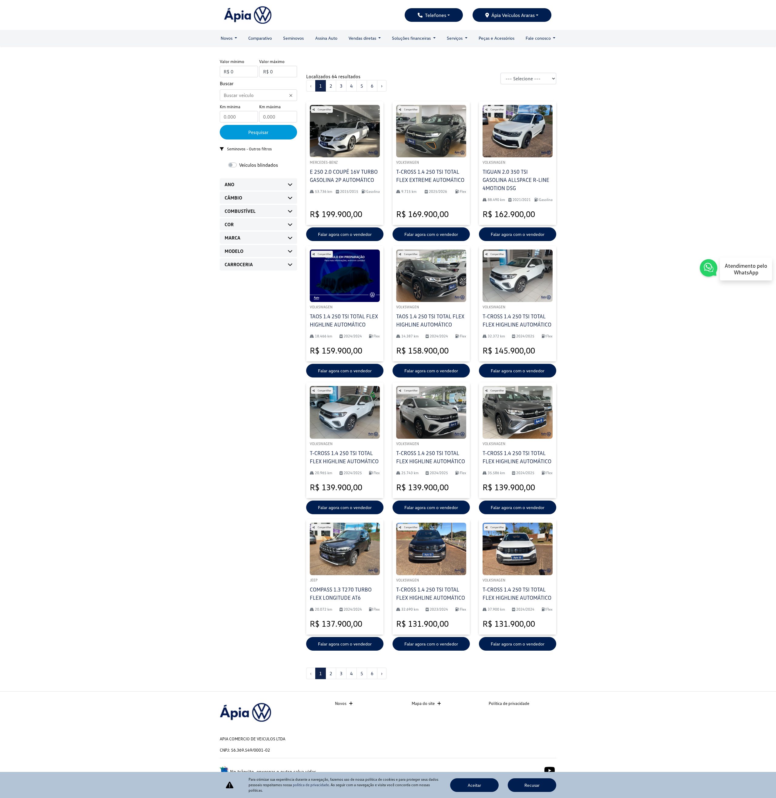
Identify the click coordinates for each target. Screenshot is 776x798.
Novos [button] (227, 38)
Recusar (532, 785)
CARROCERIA (239, 264)
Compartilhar (324, 109)
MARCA (232, 238)
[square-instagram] (536, 770)
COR (229, 224)
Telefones (435, 15)
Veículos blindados (258, 165)
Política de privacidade (509, 703)
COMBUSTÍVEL (240, 211)
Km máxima (270, 106)
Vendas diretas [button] (363, 38)
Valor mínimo (232, 61)
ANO (229, 184)
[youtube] (549, 770)
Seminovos (293, 38)
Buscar (227, 83)
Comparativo (260, 38)
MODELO (234, 251)
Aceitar (474, 785)
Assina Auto (326, 38)
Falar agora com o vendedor (345, 234)
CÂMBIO (233, 198)
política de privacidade (311, 785)
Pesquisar (258, 132)
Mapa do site (423, 703)
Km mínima (230, 106)
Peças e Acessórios (496, 38)
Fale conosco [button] (539, 38)
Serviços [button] (455, 38)
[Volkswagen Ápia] (248, 15)
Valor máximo (272, 61)
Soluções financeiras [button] (412, 38)
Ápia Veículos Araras (513, 15)
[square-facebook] (522, 770)
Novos (340, 703)
